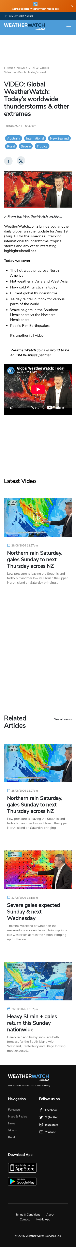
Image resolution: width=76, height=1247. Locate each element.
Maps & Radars (17, 1117)
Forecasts (14, 1110)
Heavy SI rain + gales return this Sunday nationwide (32, 1023)
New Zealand (59, 138)
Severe (26, 146)
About (50, 1215)
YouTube (50, 1132)
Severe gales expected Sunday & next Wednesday (33, 912)
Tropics (42, 146)
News (20, 68)
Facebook (51, 1110)
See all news (63, 719)
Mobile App (43, 1219)
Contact (25, 1219)
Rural (11, 146)
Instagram (51, 1125)
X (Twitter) (51, 1117)
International (35, 138)
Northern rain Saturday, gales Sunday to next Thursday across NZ (34, 559)
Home (8, 68)
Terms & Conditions (28, 1215)
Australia (13, 138)
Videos (12, 1130)
